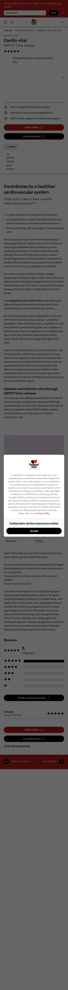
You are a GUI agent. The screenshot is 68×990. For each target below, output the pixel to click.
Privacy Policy (42, 513)
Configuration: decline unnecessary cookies (34, 523)
